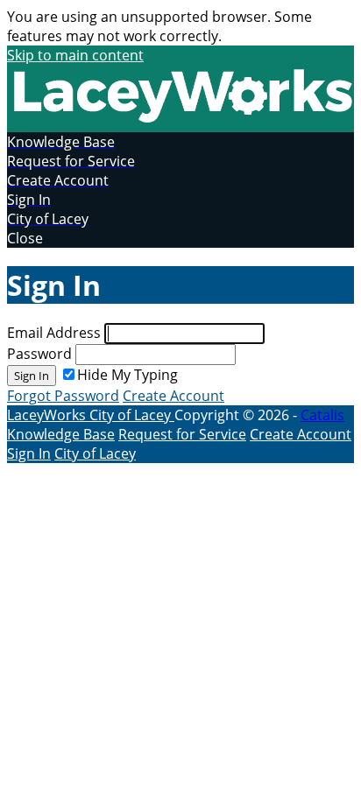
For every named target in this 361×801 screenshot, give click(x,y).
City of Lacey (131, 415)
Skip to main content (75, 55)
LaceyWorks (48, 415)
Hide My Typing (127, 374)
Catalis (322, 415)
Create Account (173, 395)
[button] (180, 238)
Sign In (31, 375)
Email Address (54, 332)
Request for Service (182, 434)
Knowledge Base (61, 434)
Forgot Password (63, 395)
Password (39, 353)
